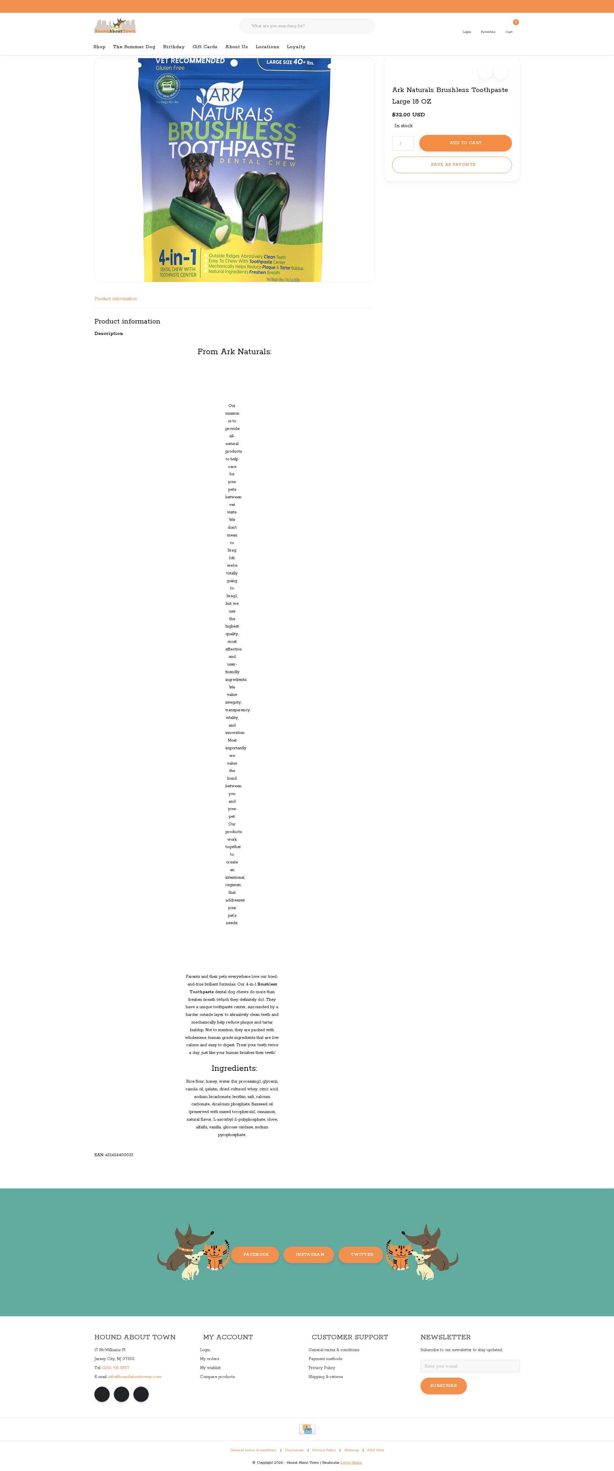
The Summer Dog (134, 47)
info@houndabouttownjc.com (134, 1376)
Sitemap (351, 1450)
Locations (267, 47)
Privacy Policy (324, 1450)
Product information (115, 299)
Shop (99, 47)
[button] (485, 72)
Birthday (174, 47)
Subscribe (443, 1385)
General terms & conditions (253, 1450)
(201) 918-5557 (115, 1368)
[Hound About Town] (115, 25)
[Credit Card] (307, 1429)
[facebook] (102, 1394)
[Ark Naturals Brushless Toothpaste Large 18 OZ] (234, 170)
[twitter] (141, 1394)
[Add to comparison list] (501, 72)
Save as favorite (453, 164)
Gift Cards (205, 47)
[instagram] (121, 1394)
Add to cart (465, 143)
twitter (362, 1254)
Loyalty (296, 47)
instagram (310, 1254)
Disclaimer (294, 1450)
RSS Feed (375, 1450)
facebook (256, 1254)
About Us (236, 47)
